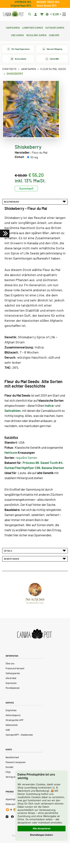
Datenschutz (12, 725)
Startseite (9, 69)
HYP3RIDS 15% (23, 2)
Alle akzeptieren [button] (41, 828)
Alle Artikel (11, 678)
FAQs (8, 772)
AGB (8, 730)
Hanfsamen (13, 27)
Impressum (11, 683)
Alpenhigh (11, 799)
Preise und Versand (15, 668)
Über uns (10, 663)
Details (8, 550)
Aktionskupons (13, 715)
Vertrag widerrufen (15, 777)
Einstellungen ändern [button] (41, 834)
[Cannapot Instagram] (7, 816)
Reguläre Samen (36, 35)
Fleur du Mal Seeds (53, 69)
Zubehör (54, 35)
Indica (49, 405)
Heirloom (10, 452)
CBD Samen (17, 35)
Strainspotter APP (14, 720)
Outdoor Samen (54, 27)
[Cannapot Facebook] (12, 816)
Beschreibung (12, 201)
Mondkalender (13, 688)
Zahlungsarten (13, 673)
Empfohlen (11, 710)
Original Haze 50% (21, 5)
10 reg (34, 157)
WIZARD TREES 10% (48, 2)
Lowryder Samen (32, 27)
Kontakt (9, 767)
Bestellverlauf (12, 757)
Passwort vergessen (16, 762)
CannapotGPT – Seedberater (19, 735)
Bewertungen (12, 558)
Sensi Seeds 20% (47, 5)
